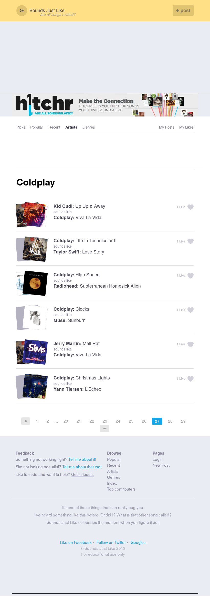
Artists (71, 127)
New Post (161, 465)
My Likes (186, 127)
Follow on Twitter (111, 542)
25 (131, 421)
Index (112, 483)
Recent (54, 127)
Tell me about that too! (81, 466)
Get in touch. (82, 474)
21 (79, 421)
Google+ (138, 542)
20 (66, 421)
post (184, 10)
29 (183, 421)
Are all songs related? (58, 14)
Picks (20, 127)
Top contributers (121, 489)
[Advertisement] (105, 57)
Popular (36, 127)
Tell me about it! (82, 459)
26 (144, 421)
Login (158, 459)
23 (105, 421)
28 (170, 421)
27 (157, 421)
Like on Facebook (76, 542)
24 (118, 421)
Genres (88, 127)
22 (92, 421)
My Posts (166, 127)
